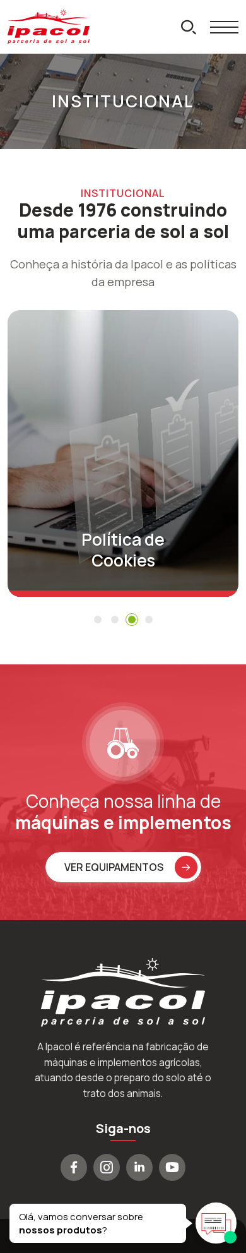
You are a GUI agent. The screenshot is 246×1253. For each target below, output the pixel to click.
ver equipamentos (113, 867)
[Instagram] (106, 1167)
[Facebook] (74, 1167)
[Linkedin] (139, 1167)
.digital (146, 1236)
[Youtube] (172, 1167)
